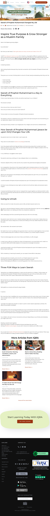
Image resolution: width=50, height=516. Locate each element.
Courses (12, 2)
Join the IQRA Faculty (7, 451)
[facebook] (15, 464)
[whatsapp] (20, 447)
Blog (3, 452)
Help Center (5, 454)
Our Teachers (5, 448)
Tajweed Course (5, 462)
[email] (25, 447)
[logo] (25, 503)
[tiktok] (28, 464)
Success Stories (5, 450)
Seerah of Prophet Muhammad (16, 332)
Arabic (3, 469)
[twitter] (21, 464)
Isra (3, 25)
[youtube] (24, 464)
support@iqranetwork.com (22, 453)
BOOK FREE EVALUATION (41, 2)
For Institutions (5, 447)
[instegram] (17, 464)
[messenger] (22, 447)
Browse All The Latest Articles (25, 400)
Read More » (6, 369)
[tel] (18, 447)
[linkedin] (26, 464)
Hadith (3, 474)
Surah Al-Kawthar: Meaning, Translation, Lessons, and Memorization (10, 353)
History (3, 476)
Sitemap (4, 455)
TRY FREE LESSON (25, 421)
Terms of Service (21, 507)
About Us (4, 445)
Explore (22, 2)
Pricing (17, 2)
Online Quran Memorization (5, 465)
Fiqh (3, 479)
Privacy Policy (29, 507)
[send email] (30, 498)
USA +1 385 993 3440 (22, 452)
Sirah (3, 481)
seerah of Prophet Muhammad (35, 168)
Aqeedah (3, 471)
